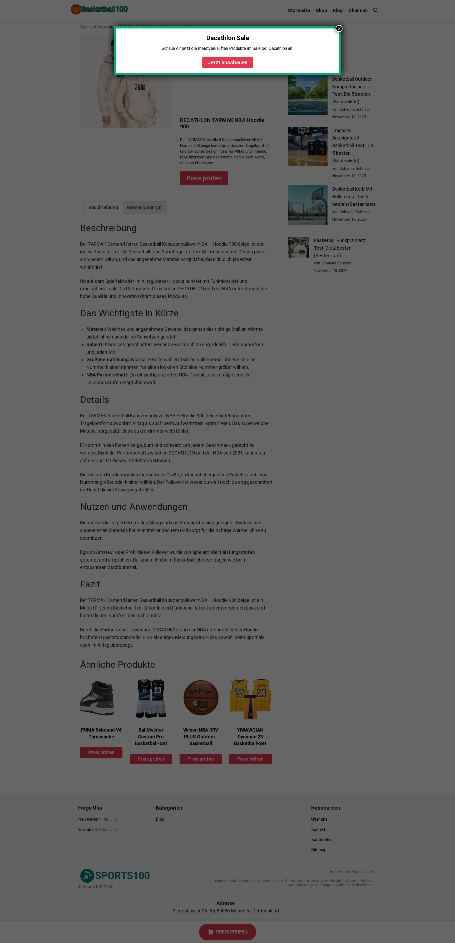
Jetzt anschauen (227, 62)
